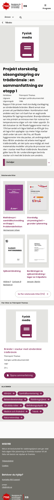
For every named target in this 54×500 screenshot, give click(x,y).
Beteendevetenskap (13, 399)
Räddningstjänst (38, 399)
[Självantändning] (14, 251)
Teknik (35, 411)
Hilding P (7, 281)
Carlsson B (16, 281)
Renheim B (7, 284)
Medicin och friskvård (14, 411)
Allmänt (7, 393)
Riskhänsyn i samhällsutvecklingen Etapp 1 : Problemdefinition (13, 222)
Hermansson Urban (11, 230)
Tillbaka (8, 22)
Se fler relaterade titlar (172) (31, 294)
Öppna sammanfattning (21, 375)
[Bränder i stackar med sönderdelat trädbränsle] (26, 325)
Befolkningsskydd (34, 405)
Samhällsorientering (29, 393)
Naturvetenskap (11, 417)
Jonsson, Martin (33, 281)
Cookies (5, 465)
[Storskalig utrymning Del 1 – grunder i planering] (38, 197)
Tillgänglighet (7, 461)
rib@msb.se (7, 487)
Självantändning (12, 271)
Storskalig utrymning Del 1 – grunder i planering (37, 220)
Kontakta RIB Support (11, 479)
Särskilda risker (11, 405)
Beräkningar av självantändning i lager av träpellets (36, 274)
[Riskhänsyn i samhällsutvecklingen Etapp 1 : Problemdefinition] (14, 197)
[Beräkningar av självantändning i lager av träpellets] (38, 251)
